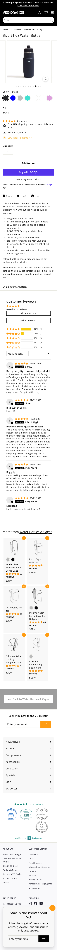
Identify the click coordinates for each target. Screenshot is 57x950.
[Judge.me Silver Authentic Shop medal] (36, 814)
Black (6, 98)
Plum (49, 98)
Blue (13, 98)
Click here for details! (28, 5)
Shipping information (15, 286)
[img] (22, 363)
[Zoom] (45, 78)
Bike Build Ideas (10, 865)
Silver (20, 98)
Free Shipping (35, 863)
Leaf (42, 98)
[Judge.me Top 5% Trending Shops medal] (36, 827)
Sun (35, 98)
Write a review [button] (28, 313)
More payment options (28, 179)
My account (34, 888)
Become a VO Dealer (12, 874)
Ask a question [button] (28, 320)
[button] (10, 121)
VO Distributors (10, 878)
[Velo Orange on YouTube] (41, 903)
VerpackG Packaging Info (40, 883)
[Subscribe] (45, 724)
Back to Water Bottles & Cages (30, 699)
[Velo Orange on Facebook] (35, 903)
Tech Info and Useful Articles (12, 860)
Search (6, 882)
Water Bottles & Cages (34, 29)
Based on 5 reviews (16, 309)
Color (10, 91)
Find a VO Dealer (10, 870)
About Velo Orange (12, 854)
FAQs (31, 858)
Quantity (8, 145)
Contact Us (34, 854)
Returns (32, 875)
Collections (16, 29)
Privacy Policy (35, 879)
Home (5, 29)
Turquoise (27, 98)
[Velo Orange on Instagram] (30, 903)
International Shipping (39, 867)
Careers (32, 871)
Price (5, 108)
